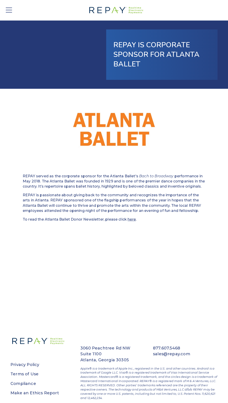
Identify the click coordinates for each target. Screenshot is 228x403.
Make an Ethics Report (34, 393)
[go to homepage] (117, 10)
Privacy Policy (24, 364)
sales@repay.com (171, 353)
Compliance (23, 383)
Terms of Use (24, 374)
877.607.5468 (166, 348)
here (132, 219)
